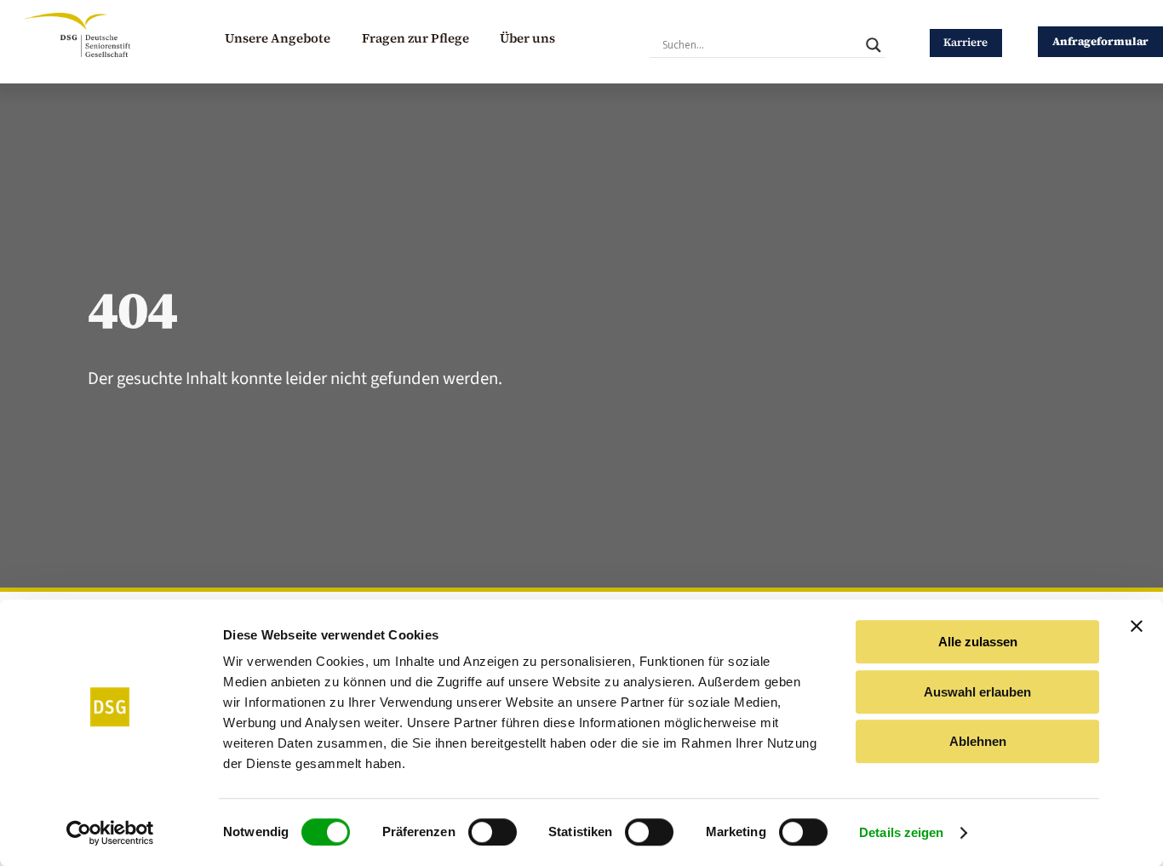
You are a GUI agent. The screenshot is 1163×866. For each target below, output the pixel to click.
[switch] (492, 832)
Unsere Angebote (277, 38)
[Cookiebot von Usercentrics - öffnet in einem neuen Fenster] (110, 833)
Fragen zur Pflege (415, 38)
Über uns (527, 38)
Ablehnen (977, 741)
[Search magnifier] (873, 45)
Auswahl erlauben (977, 692)
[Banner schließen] (1137, 626)
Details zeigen (901, 832)
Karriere (965, 42)
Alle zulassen (977, 641)
